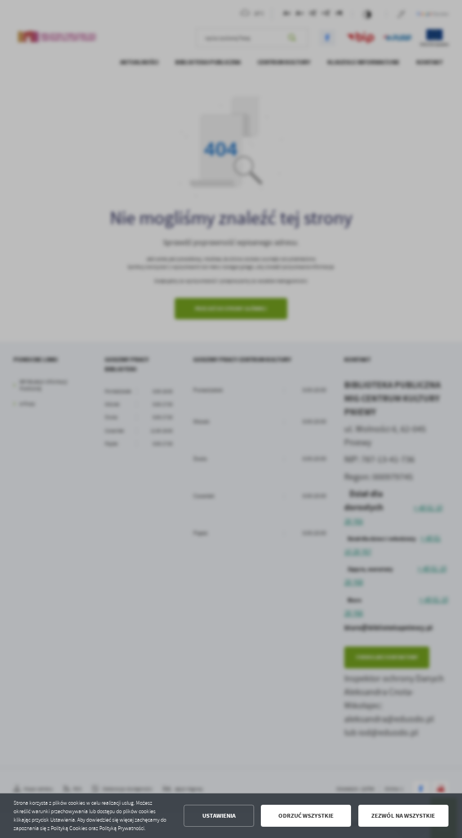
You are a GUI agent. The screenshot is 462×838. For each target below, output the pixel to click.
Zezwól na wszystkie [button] (403, 816)
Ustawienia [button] (219, 816)
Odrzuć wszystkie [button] (306, 816)
